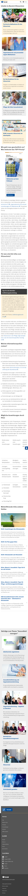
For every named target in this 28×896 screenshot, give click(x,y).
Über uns (3, 842)
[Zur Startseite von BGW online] (4, 2)
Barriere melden (5, 886)
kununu (5, 866)
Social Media (5, 853)
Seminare (4, 829)
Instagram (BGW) (7, 859)
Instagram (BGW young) (8, 861)
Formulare (4, 824)
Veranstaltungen (5, 827)
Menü (26, 1)
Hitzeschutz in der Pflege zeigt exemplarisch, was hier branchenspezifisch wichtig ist (13, 338)
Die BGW (4, 836)
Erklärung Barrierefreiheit (6, 883)
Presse (3, 846)
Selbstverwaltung (5, 844)
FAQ (3, 820)
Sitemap (3, 893)
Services (4, 816)
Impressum (4, 888)
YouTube (5, 863)
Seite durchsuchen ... (20, 1)
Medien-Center (5, 822)
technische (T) (5, 204)
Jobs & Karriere (5, 848)
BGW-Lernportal (5, 831)
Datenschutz (4, 890)
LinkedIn (5, 856)
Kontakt (9, 810)
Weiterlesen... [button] (10, 195)
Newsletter (6, 868)
